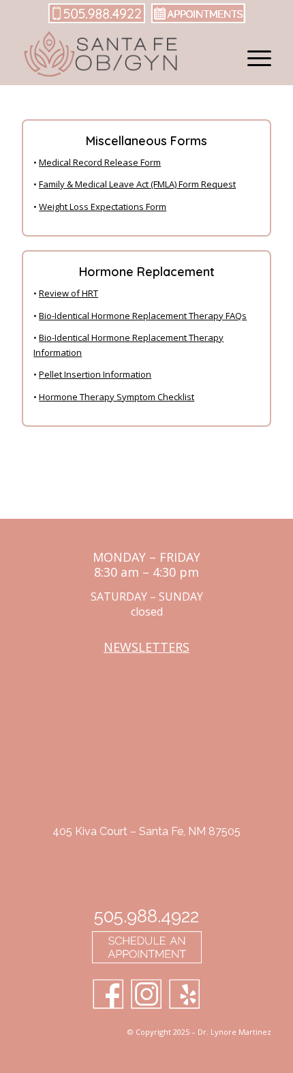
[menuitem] (252, 58)
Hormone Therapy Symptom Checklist (116, 397)
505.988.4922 (146, 916)
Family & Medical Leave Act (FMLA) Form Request (137, 184)
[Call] (96, 20)
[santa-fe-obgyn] (121, 58)
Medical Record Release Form (100, 162)
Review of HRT (68, 293)
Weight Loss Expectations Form (102, 206)
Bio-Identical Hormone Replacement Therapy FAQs (143, 315)
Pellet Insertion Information (95, 374)
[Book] (195, 20)
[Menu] (252, 58)
